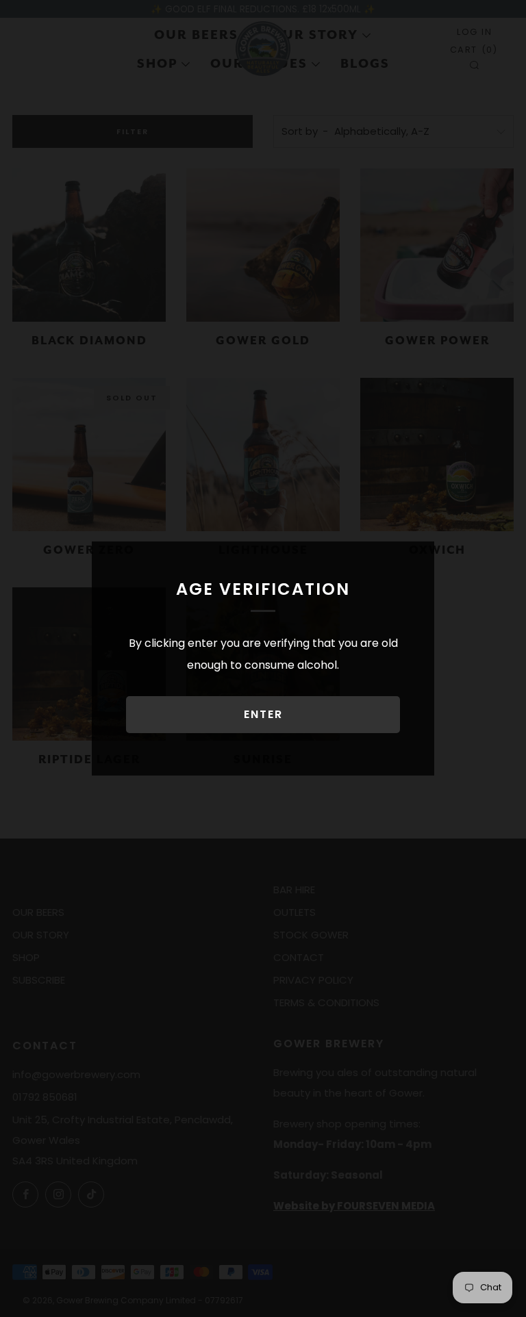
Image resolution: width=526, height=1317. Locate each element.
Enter (263, 714)
